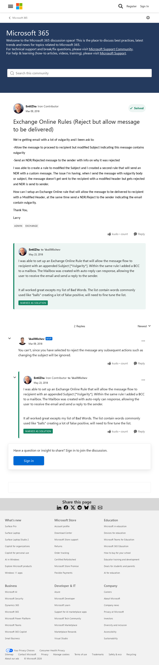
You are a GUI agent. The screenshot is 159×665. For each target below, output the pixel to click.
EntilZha (31, 106)
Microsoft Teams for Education (119, 539)
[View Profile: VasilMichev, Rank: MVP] (22, 341)
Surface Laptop (12, 532)
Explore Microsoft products (18, 566)
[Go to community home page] (19, 6)
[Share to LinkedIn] (59, 507)
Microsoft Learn (62, 605)
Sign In (144, 6)
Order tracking (61, 552)
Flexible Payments (63, 572)
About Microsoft (112, 598)
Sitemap (9, 654)
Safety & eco (115, 654)
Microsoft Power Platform (17, 618)
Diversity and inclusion (115, 625)
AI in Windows (12, 559)
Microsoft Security (14, 598)
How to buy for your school (117, 552)
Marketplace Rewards (65, 631)
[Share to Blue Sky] (86, 507)
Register (131, 6)
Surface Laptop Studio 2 (17, 539)
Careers (108, 591)
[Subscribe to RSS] (93, 507)
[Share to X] (73, 507)
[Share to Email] (100, 507)
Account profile (62, 526)
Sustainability (111, 638)
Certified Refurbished (65, 559)
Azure (57, 591)
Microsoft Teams (13, 625)
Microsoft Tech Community (67, 618)
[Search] (120, 6)
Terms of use (81, 654)
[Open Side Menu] (10, 6)
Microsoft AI (11, 591)
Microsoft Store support (66, 539)
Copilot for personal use (17, 552)
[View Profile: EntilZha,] (22, 251)
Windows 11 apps (14, 572)
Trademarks (98, 654)
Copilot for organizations (17, 546)
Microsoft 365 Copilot (16, 631)
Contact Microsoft (27, 654)
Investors (108, 618)
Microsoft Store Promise (66, 566)
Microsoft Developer (64, 598)
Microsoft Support (113, 53)
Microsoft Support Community (111, 49)
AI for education (112, 572)
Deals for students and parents (119, 566)
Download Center (63, 532)
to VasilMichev (50, 249)
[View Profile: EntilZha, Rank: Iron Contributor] (18, 108)
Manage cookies (61, 654)
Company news (111, 605)
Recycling (131, 654)
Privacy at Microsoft (114, 611)
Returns (58, 546)
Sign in (29, 460)
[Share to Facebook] (66, 507)
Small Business (12, 638)
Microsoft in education (115, 526)
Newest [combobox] (144, 326)
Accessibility (110, 631)
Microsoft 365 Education (116, 546)
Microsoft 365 (19, 17)
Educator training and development (121, 559)
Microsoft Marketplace (65, 625)
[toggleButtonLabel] (148, 18)
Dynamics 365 (12, 605)
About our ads (12, 658)
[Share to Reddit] (79, 507)
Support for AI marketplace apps (70, 611)
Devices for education (115, 532)
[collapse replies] (9, 338)
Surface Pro (10, 526)
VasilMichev (37, 339)
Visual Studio (61, 638)
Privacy (44, 654)
